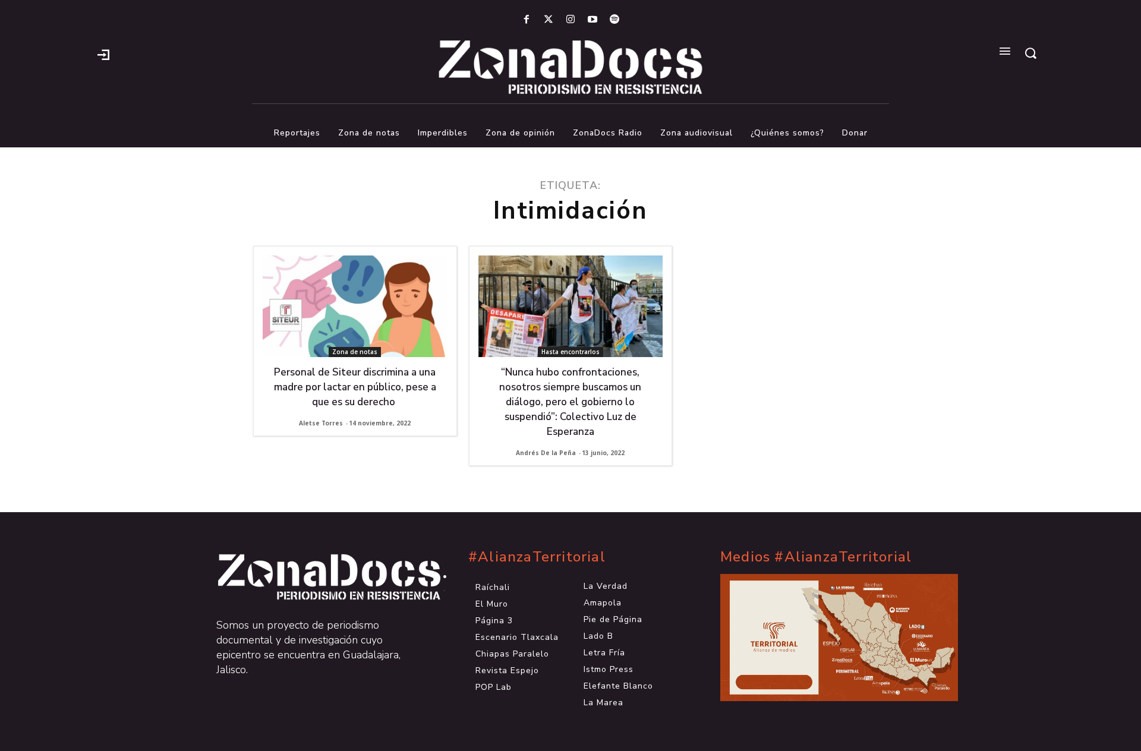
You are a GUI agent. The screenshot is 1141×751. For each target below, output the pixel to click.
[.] (103, 53)
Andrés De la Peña (546, 453)
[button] (1030, 53)
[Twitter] (548, 20)
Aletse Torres (321, 423)
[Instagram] (570, 20)
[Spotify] (615, 20)
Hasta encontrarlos (570, 352)
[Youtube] (593, 20)
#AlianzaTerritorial (537, 557)
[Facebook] (526, 20)
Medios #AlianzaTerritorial (816, 557)
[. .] (318, 577)
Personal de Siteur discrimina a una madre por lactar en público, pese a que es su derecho (355, 387)
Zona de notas (354, 352)
